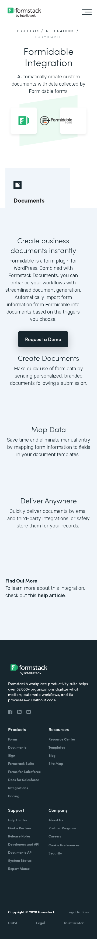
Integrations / (62, 31)
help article (51, 595)
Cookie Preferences (63, 844)
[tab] (37, 188)
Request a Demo (43, 339)
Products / (30, 31)
